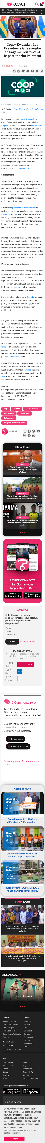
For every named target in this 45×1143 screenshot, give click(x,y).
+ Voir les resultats (28, 641)
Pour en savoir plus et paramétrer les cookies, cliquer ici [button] (20, 1131)
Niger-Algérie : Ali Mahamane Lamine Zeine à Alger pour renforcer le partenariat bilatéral (19, 11)
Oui (9, 628)
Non (9, 631)
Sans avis (11, 635)
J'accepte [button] (14, 1139)
